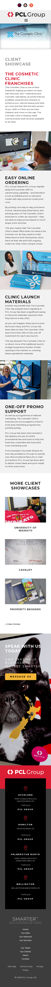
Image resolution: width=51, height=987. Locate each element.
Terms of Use (26, 966)
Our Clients (25, 951)
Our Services (25, 940)
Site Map (12, 966)
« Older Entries (12, 624)
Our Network (25, 937)
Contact (25, 959)
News (25, 955)
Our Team (25, 948)
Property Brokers (25, 609)
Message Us (20, 676)
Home (25, 929)
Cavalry (25, 569)
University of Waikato (25, 529)
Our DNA (25, 933)
